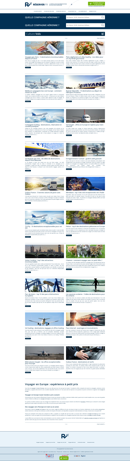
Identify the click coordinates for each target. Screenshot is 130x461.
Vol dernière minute (83, 11)
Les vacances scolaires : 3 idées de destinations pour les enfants (85, 295)
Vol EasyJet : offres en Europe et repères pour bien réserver (84, 125)
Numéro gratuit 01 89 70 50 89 (98, 3)
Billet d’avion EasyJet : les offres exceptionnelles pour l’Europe (42, 363)
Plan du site (59, 451)
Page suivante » (101, 38)
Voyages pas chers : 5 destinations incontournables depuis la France (44, 58)
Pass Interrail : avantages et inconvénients (82, 328)
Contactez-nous (66, 451)
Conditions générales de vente (86, 451)
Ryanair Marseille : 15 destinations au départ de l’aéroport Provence (84, 91)
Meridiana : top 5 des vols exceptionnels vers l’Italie (85, 192)
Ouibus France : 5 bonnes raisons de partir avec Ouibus (42, 193)
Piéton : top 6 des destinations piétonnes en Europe (85, 226)
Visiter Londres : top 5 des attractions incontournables (39, 261)
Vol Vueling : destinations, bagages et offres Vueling (44, 328)
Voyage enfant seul (72, 11)
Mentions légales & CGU (75, 451)
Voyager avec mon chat (61, 11)
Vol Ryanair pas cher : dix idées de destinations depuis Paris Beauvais (42, 159)
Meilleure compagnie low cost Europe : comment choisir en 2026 (43, 91)
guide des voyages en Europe (90, 418)
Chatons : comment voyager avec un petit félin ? (84, 260)
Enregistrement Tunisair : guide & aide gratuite (84, 158)
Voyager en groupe (38, 11)
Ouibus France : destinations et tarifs (80, 362)
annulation (83, 401)
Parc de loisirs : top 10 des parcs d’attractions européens (42, 295)
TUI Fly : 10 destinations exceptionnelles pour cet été (43, 227)
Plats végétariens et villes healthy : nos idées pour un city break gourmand (84, 58)
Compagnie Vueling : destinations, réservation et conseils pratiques (43, 125)
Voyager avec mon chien (49, 11)
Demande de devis (92, 11)
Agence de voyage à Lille (43, 451)
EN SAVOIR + (28, 67)
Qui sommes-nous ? (52, 451)
